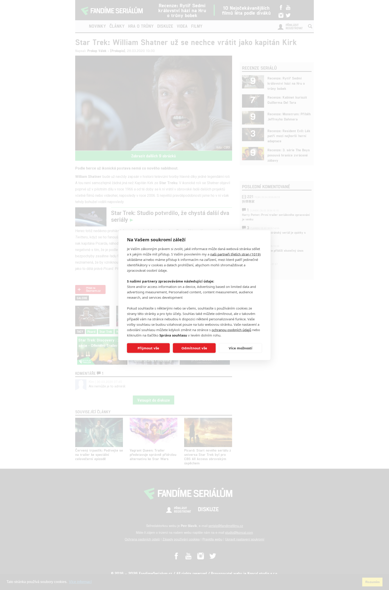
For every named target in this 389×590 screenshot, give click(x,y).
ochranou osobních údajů (231, 329)
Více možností (240, 348)
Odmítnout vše (194, 348)
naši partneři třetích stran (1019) (235, 254)
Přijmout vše (148, 348)
